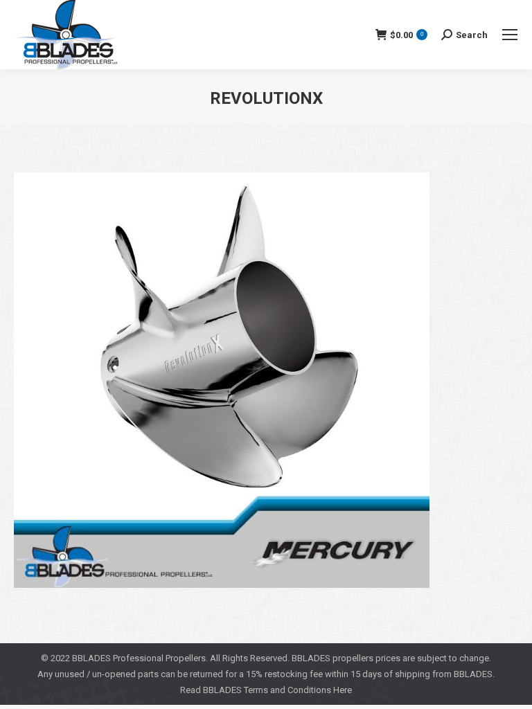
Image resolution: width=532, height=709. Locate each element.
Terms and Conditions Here (298, 690)
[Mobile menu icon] (510, 34)
